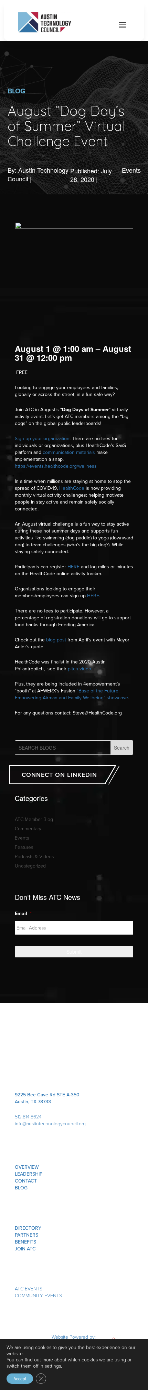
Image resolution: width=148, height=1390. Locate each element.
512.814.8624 (28, 1116)
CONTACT (26, 1180)
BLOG (21, 1187)
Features (24, 847)
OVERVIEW (27, 1167)
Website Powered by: (74, 1336)
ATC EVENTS (28, 1288)
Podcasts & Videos (34, 856)
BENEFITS (25, 1241)
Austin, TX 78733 (33, 1101)
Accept (19, 1378)
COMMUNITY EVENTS (38, 1295)
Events (131, 169)
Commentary (28, 828)
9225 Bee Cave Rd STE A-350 (47, 1094)
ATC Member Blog (34, 819)
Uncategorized (30, 865)
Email (23, 913)
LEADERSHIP (28, 1173)
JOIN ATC (25, 1248)
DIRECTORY (28, 1228)
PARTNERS (26, 1234)
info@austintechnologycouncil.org (50, 1123)
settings (53, 1366)
